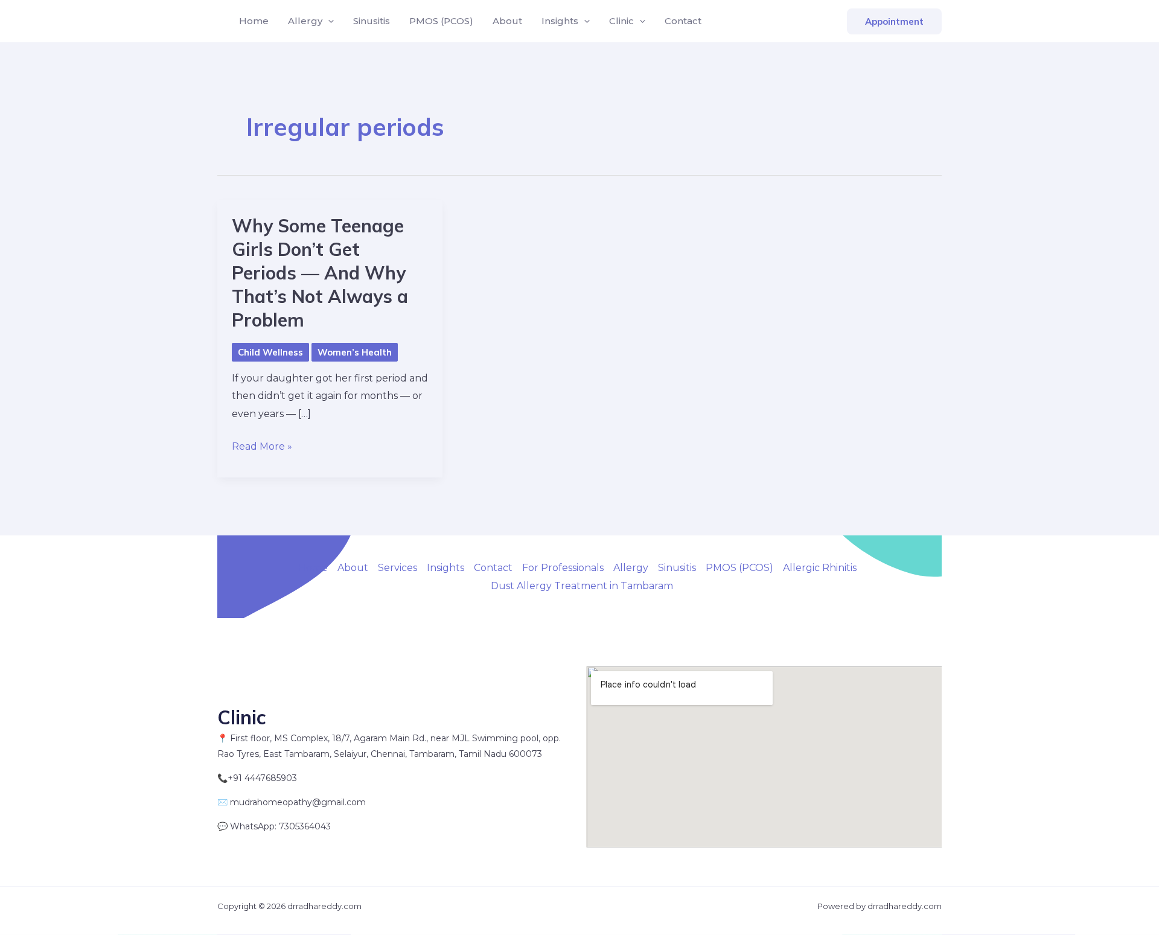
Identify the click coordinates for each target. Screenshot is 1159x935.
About (507, 21)
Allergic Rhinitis (820, 567)
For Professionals (563, 567)
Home (254, 21)
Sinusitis (371, 21)
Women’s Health (355, 352)
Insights (559, 21)
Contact (683, 21)
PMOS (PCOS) (441, 21)
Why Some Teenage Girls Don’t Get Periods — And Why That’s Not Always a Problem (320, 272)
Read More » (262, 448)
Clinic (621, 21)
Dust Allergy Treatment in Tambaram (582, 586)
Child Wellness (270, 352)
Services (397, 567)
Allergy (305, 21)
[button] (328, 21)
